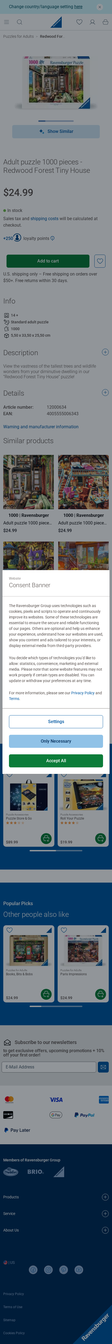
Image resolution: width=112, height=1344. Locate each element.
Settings (56, 721)
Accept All (56, 760)
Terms (14, 698)
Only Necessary (56, 741)
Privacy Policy (83, 693)
